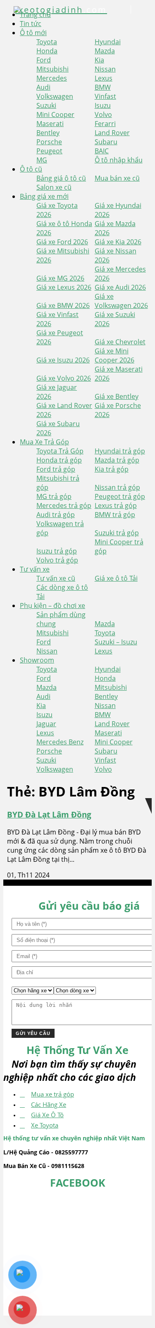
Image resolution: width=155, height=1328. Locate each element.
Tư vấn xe (35, 569)
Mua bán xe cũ (117, 178)
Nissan (105, 69)
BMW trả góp (115, 514)
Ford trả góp (55, 469)
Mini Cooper (55, 114)
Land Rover (112, 132)
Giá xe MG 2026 (60, 278)
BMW (103, 87)
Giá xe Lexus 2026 (63, 287)
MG (41, 160)
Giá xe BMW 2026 (63, 305)
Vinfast (105, 96)
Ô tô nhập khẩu (119, 160)
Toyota (46, 41)
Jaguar (46, 723)
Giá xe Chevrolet (120, 341)
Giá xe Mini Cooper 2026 (114, 355)
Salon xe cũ (54, 187)
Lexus (103, 78)
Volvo (103, 114)
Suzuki (46, 105)
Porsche (49, 141)
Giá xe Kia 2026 (118, 241)
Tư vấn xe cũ (55, 578)
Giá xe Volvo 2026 (63, 378)
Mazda (105, 50)
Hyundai (108, 41)
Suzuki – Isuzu (116, 641)
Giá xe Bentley (116, 396)
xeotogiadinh (61, 9)
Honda (46, 50)
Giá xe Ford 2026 (62, 241)
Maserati (50, 123)
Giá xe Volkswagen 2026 (121, 301)
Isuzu (103, 105)
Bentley (48, 132)
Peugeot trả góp (120, 496)
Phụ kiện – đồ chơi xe (52, 605)
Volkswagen (54, 96)
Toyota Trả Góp (59, 450)
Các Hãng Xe (48, 1104)
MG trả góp (54, 496)
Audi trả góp (55, 514)
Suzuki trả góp (117, 532)
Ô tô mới (33, 32)
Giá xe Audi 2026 (120, 287)
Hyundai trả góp (120, 450)
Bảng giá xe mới (44, 196)
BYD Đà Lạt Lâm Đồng (49, 814)
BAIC (102, 150)
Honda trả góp (59, 460)
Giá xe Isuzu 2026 (63, 360)
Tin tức (30, 23)
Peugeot (49, 150)
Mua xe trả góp (52, 1094)
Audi (43, 87)
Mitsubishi (52, 69)
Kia (99, 59)
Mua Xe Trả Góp (44, 441)
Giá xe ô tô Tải (116, 578)
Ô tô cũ (31, 169)
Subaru (106, 141)
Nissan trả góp (117, 487)
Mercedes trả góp (63, 505)
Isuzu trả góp (56, 551)
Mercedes (51, 78)
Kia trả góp (112, 469)
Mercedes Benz (59, 741)
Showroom (37, 660)
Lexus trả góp (116, 505)
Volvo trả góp (57, 560)
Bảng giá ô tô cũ (61, 178)
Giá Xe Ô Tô (47, 1115)
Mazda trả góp (117, 460)
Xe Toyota (44, 1125)
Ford (43, 59)
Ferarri (105, 123)
